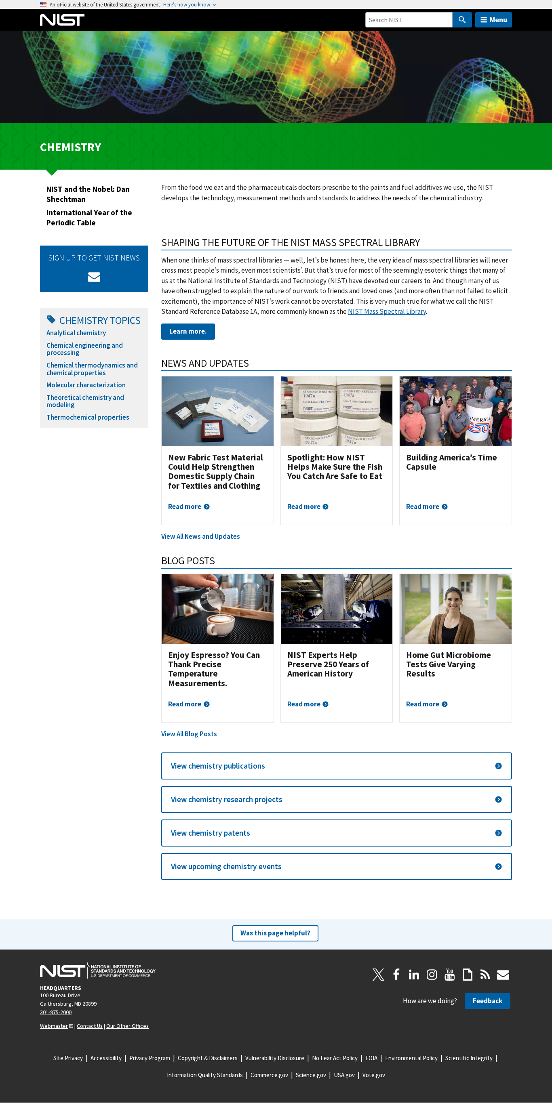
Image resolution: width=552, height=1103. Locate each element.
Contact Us (90, 1025)
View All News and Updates (200, 536)
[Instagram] (432, 974)
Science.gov (311, 1075)
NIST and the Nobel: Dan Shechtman (88, 194)
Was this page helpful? (275, 933)
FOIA (371, 1058)
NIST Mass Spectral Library (387, 311)
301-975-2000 (56, 1012)
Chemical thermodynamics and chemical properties (92, 369)
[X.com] (379, 974)
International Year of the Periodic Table (89, 217)
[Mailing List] (503, 974)
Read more (184, 506)
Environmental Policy (411, 1058)
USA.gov (344, 1075)
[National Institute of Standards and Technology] (98, 970)
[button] (336, 765)
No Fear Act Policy (335, 1058)
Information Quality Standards (205, 1075)
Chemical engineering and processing (84, 349)
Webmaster (54, 1025)
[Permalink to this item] (425, 242)
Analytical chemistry (76, 332)
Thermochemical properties (87, 417)
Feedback (487, 1000)
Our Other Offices (127, 1025)
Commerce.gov (269, 1075)
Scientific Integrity (469, 1058)
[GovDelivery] (94, 277)
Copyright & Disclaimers (208, 1058)
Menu (498, 19)
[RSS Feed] (485, 974)
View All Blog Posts (189, 733)
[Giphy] (467, 974)
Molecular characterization (86, 384)
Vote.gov (373, 1075)
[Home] (62, 19)
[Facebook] (396, 974)
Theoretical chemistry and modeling (85, 401)
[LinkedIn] (414, 974)
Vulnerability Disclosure (274, 1058)
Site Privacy (68, 1058)
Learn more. (188, 331)
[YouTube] (450, 974)
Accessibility (106, 1058)
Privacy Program (149, 1058)
